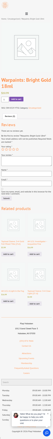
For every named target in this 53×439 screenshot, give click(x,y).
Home (3, 19)
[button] (26, 13)
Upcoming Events (26, 358)
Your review (7, 155)
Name (4, 170)
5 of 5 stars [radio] (17, 149)
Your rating (6, 146)
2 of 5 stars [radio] (6, 149)
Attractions (26, 353)
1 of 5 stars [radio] (2, 149)
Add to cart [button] (8, 254)
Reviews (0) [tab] (10, 116)
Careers (26, 373)
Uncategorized (14, 19)
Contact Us (26, 346)
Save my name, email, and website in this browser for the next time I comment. (26, 193)
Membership (26, 363)
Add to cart (16, 99)
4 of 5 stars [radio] (13, 149)
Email (4, 180)
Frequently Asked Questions (26, 368)
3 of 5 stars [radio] (10, 149)
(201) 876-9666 (26, 341)
